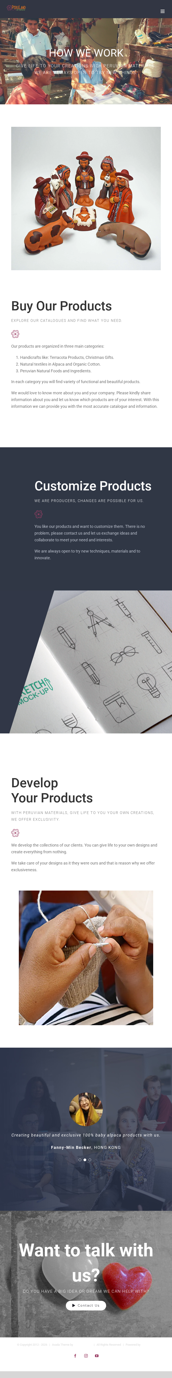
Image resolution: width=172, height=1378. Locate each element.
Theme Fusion (83, 1351)
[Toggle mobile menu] (163, 11)
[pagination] (80, 1166)
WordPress (148, 1351)
